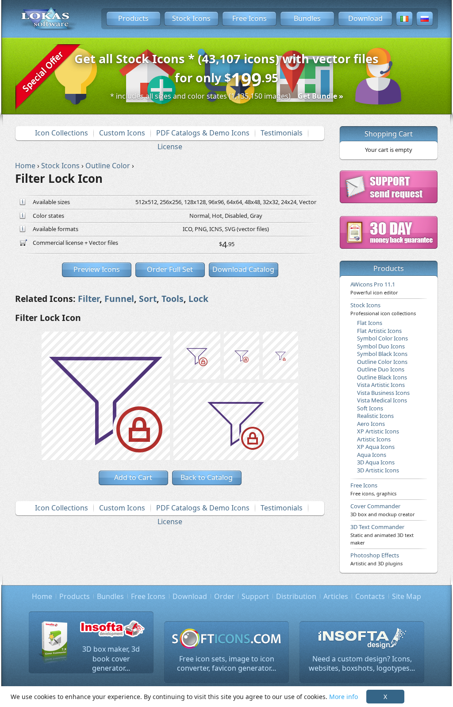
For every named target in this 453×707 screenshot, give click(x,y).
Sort (148, 299)
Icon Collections (61, 133)
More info (343, 696)
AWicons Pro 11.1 (374, 287)
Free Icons (249, 18)
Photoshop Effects (376, 558)
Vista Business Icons (383, 393)
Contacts (370, 596)
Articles (335, 596)
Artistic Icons (374, 439)
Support (255, 596)
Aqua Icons (371, 455)
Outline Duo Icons (380, 369)
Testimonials (282, 133)
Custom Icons (122, 133)
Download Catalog (243, 269)
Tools (172, 299)
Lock (198, 299)
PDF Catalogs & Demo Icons (203, 133)
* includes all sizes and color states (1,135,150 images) (226, 96)
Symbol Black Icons (382, 354)
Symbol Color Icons (382, 338)
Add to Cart (133, 477)
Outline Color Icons (382, 362)
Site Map (406, 596)
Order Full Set (170, 269)
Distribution (296, 596)
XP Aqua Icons (376, 447)
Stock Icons (191, 18)
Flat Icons (369, 323)
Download (365, 18)
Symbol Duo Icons (381, 346)
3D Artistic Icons (378, 470)
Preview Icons (96, 269)
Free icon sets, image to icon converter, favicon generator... (226, 663)
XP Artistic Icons (378, 431)
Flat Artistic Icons (379, 331)
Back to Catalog (206, 477)
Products (133, 18)
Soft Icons (370, 408)
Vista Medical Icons (382, 400)
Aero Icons (371, 424)
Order (224, 596)
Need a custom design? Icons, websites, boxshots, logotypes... (362, 663)
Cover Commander (382, 509)
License (169, 146)
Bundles (307, 18)
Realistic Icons (375, 416)
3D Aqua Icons (376, 462)
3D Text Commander (382, 534)
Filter (89, 299)
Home (42, 596)
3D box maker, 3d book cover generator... (111, 658)
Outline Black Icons (382, 377)
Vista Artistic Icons (381, 385)
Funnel (119, 299)
